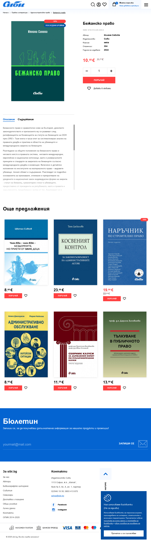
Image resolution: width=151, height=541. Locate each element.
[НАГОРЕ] (105, 474)
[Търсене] (93, 5)
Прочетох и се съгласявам (123, 533)
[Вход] (98, 5)
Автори (7, 481)
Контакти (8, 513)
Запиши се (126, 443)
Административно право (40, 12)
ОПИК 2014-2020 (11, 517)
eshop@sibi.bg (57, 496)
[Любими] (104, 5)
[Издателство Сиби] (14, 4)
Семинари (8, 495)
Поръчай (99, 80)
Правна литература (19, 12)
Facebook (62, 504)
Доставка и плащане (13, 499)
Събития (7, 490)
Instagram (62, 509)
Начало (6, 12)
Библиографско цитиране (15, 486)
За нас (6, 477)
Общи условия (10, 504)
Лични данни (9, 508)
